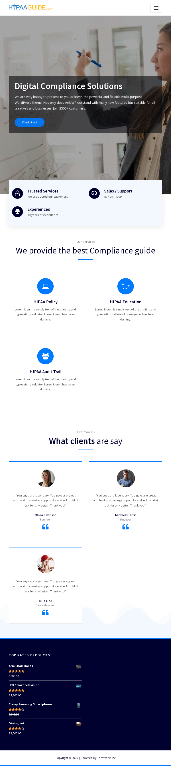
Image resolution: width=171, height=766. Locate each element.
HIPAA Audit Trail (45, 371)
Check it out (29, 121)
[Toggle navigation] (156, 8)
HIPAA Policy (45, 301)
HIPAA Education (126, 301)
